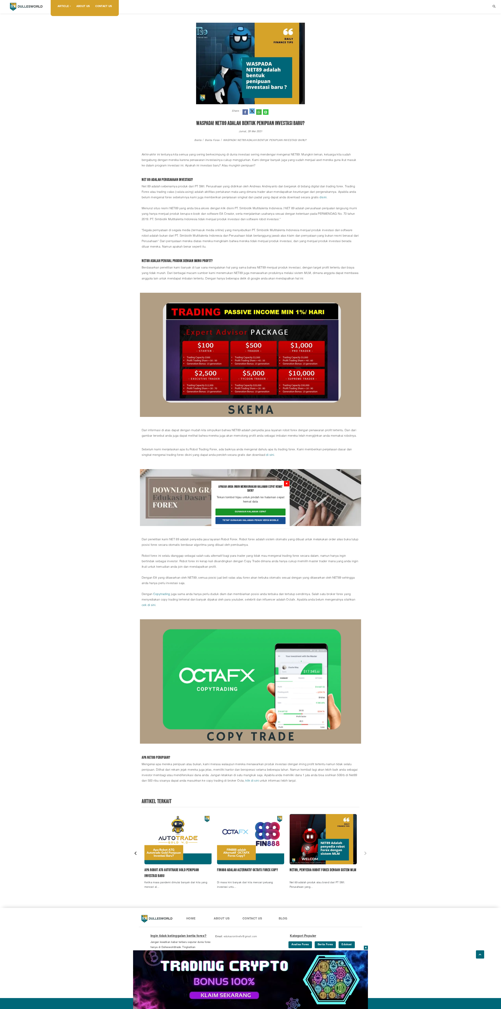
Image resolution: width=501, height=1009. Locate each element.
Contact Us (103, 6)
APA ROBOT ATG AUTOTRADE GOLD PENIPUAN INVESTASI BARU (171, 873)
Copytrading (162, 594)
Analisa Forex (300, 944)
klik (248, 780)
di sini (270, 455)
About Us (83, 6)
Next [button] (365, 853)
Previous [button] (135, 853)
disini (322, 197)
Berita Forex (212, 140)
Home (191, 918)
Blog (283, 918)
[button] (494, 7)
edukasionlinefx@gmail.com (240, 936)
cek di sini (148, 605)
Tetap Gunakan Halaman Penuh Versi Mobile (250, 520)
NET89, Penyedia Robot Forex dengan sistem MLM (323, 870)
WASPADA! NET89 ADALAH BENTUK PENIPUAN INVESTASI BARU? (264, 140)
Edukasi (347, 944)
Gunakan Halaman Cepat (250, 512)
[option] (178, 853)
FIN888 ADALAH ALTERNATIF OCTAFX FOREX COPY (247, 870)
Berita (197, 140)
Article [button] (63, 6)
